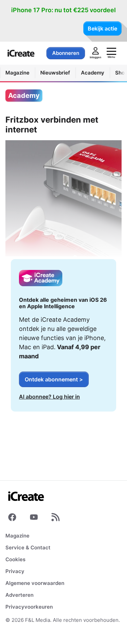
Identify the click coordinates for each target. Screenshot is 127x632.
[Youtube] (34, 518)
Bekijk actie (102, 28)
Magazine (17, 535)
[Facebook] (12, 518)
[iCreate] (21, 53)
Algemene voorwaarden (34, 583)
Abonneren (65, 53)
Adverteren (19, 595)
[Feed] (55, 518)
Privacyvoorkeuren (29, 607)
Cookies (15, 559)
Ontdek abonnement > (54, 379)
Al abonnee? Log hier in (49, 396)
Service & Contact (27, 547)
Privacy (14, 571)
